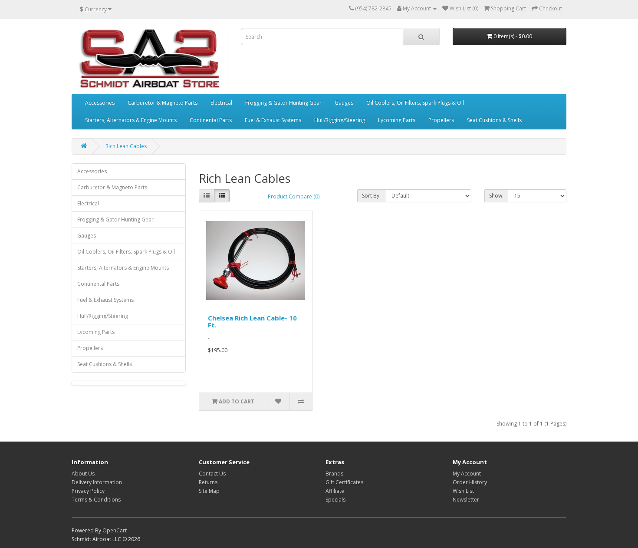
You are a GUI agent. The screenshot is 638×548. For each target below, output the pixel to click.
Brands (334, 473)
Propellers (441, 120)
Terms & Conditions (96, 499)
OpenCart (114, 530)
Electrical (221, 102)
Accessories (100, 102)
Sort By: (371, 195)
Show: (496, 195)
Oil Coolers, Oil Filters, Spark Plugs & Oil (415, 102)
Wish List (463, 491)
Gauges (344, 102)
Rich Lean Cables (126, 146)
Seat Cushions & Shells (494, 120)
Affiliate (335, 491)
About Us (83, 473)
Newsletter (466, 499)
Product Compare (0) (293, 196)
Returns (208, 482)
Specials (335, 499)
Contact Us (212, 473)
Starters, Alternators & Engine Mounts (131, 120)
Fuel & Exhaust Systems (273, 120)
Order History (470, 482)
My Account (467, 473)
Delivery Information (97, 482)
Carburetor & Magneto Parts (162, 102)
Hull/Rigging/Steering (339, 120)
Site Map (209, 491)
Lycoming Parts (396, 120)
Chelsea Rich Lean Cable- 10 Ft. (252, 322)
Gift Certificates (344, 482)
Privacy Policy (88, 491)
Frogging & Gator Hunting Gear (283, 102)
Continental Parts (211, 120)
